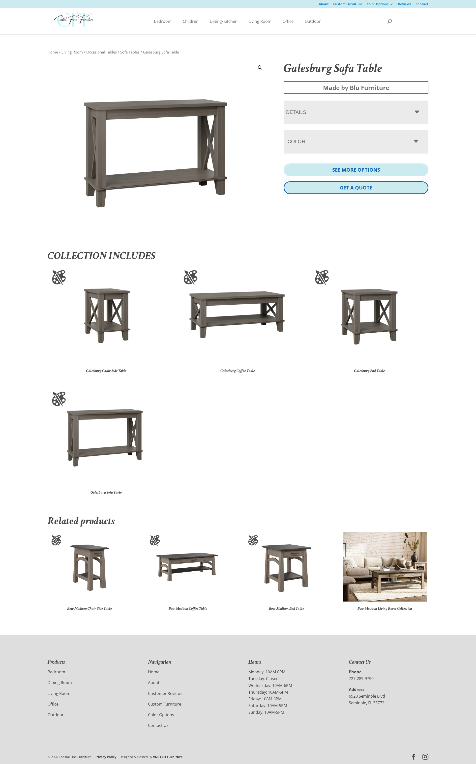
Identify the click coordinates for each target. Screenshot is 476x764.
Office (288, 21)
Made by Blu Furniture (356, 87)
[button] (260, 67)
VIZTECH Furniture (168, 757)
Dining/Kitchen (224, 21)
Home (53, 52)
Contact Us (158, 725)
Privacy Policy (105, 757)
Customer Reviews (165, 693)
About (324, 4)
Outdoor (313, 21)
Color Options (377, 4)
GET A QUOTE (356, 187)
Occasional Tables (101, 52)
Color (296, 141)
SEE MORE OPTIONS (356, 169)
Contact (422, 4)
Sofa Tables (130, 52)
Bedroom (163, 21)
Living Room (260, 21)
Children (191, 21)
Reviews (404, 4)
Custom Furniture (347, 4)
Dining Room (60, 682)
